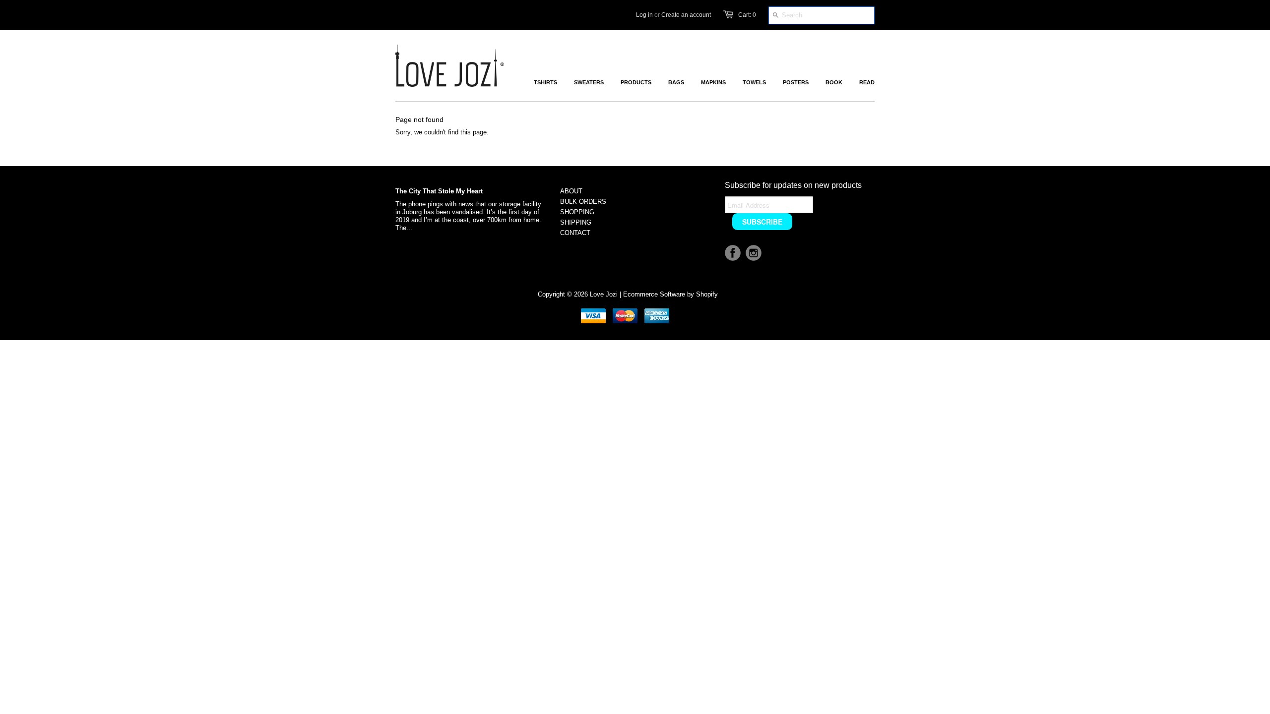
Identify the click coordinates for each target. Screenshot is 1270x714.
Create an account (686, 14)
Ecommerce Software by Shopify (670, 294)
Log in (644, 14)
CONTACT (575, 233)
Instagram (754, 253)
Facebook (733, 253)
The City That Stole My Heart (439, 191)
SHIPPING (575, 222)
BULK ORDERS (583, 201)
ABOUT (571, 191)
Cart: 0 (747, 14)
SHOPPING (577, 212)
